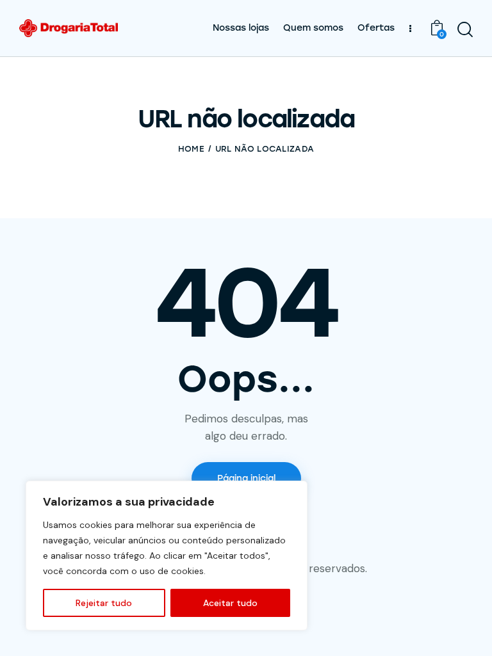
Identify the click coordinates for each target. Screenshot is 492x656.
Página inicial (246, 478)
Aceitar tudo (230, 603)
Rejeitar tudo (104, 603)
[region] (167, 555)
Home (191, 149)
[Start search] (465, 30)
